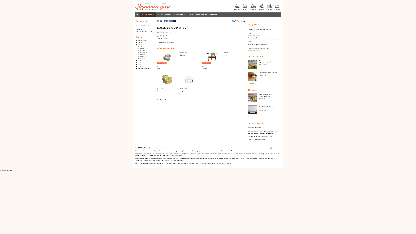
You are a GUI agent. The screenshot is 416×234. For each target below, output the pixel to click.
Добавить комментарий (166, 42)
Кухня (245, 10)
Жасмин (258, 50)
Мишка (258, 35)
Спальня (253, 10)
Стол (139, 62)
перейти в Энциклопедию (256, 139)
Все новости (252, 83)
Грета (159, 69)
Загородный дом (142, 25)
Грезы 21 (258, 45)
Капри (182, 91)
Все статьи (251, 117)
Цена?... (255, 38)
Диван (140, 42)
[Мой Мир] (171, 21)
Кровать (140, 60)
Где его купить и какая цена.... (263, 29)
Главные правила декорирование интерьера (268, 107)
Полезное (213, 14)
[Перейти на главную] (152, 6)
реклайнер (143, 56)
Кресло (140, 44)
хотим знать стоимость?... (261, 48)
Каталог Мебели (147, 14)
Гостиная (237, 10)
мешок (142, 48)
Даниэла (160, 91)
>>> (270, 136)
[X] (174, 21)
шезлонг (142, 58)
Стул (139, 64)
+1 (158, 21)
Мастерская (259, 31)
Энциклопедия (201, 14)
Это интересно (179, 14)
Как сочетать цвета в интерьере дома (266, 95)
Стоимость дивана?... (261, 44)
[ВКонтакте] (165, 21)
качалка (142, 54)
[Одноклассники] (168, 21)
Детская (261, 10)
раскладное (143, 52)
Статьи (190, 14)
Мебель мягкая (254, 128)
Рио (225, 55)
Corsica (182, 55)
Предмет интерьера (144, 68)
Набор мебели (142, 40)
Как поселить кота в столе (268, 73)
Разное (277, 10)
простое (142, 50)
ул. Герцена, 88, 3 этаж (144, 31)
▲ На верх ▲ (161, 99)
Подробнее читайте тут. (224, 163)
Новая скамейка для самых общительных (268, 61)
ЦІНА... (255, 33)
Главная (137, 14)
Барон (204, 69)
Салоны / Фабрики (164, 14)
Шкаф (139, 66)
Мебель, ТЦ (140, 29)
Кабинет (269, 10)
